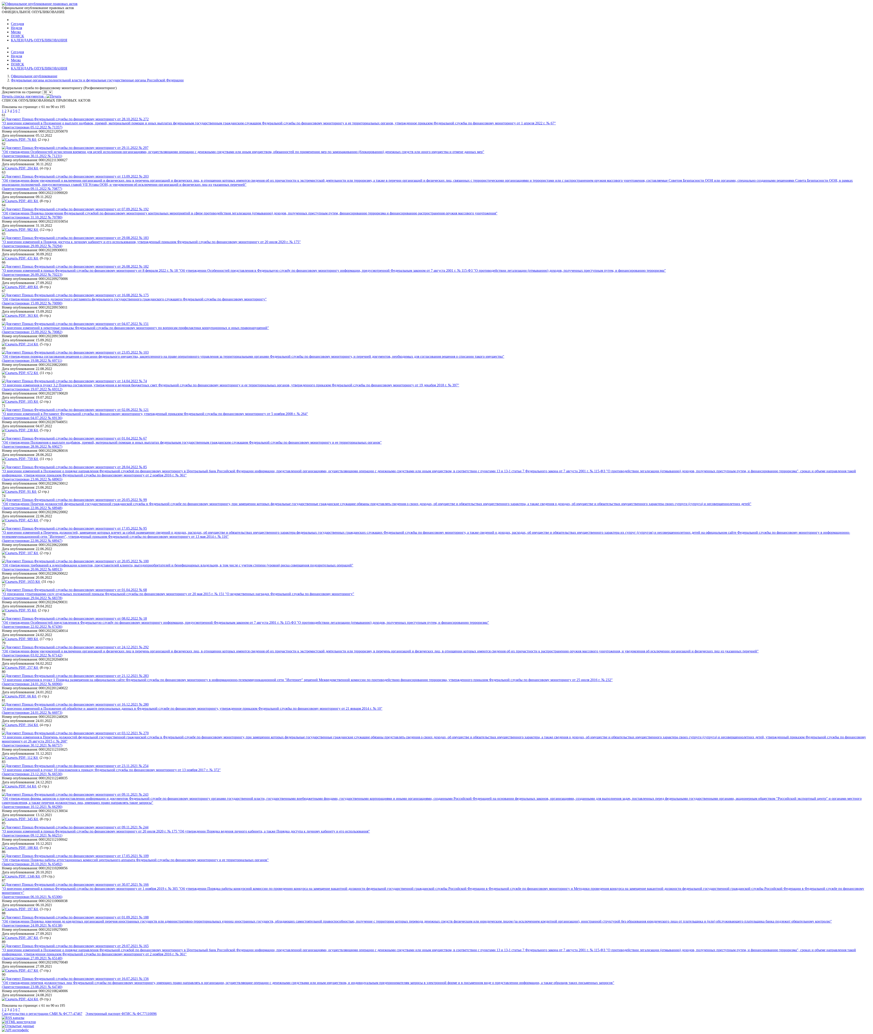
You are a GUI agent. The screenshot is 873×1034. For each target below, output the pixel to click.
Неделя (16, 28)
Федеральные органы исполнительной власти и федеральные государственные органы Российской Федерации (97, 80)
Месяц (16, 32)
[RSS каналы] (13, 1018)
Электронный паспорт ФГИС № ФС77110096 (121, 1014)
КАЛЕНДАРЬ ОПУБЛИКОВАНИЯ (39, 40)
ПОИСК (17, 36)
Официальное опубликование (34, 76)
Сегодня (17, 24)
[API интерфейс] (15, 1030)
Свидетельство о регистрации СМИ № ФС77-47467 (42, 1014)
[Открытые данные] (18, 1026)
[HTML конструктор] (19, 1022)
